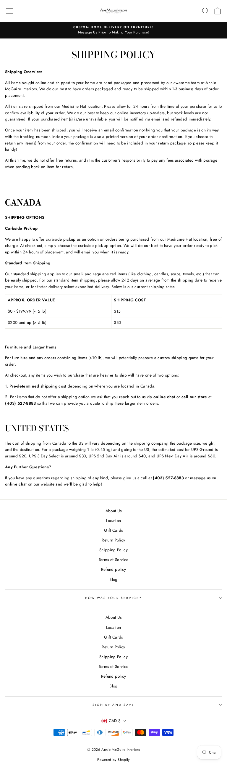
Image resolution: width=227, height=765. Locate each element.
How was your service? (113, 598)
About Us (114, 511)
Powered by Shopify (113, 759)
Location (113, 520)
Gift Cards (113, 530)
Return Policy (113, 540)
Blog (113, 579)
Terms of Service (113, 559)
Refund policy (113, 569)
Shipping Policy (113, 550)
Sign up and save (113, 705)
